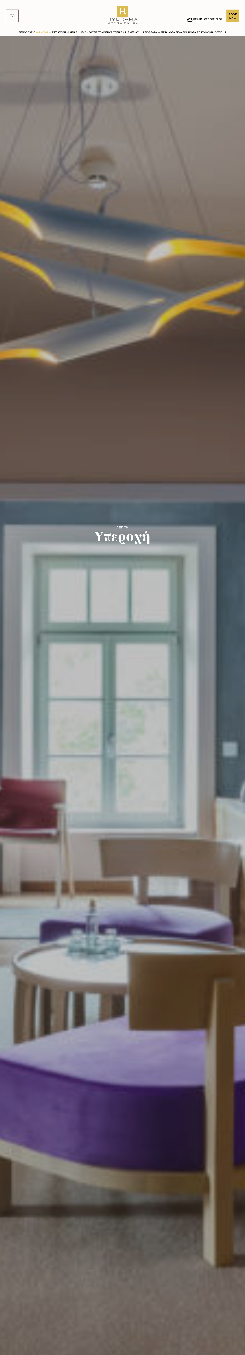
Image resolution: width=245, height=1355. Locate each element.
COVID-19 (220, 32)
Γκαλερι (181, 32)
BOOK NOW (233, 16)
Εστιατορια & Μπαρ (64, 32)
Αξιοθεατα (150, 32)
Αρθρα (192, 32)
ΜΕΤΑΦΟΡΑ (168, 32)
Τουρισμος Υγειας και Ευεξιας (118, 32)
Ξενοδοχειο (27, 32)
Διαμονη (42, 32)
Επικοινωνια (205, 32)
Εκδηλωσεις (89, 32)
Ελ (12, 16)
